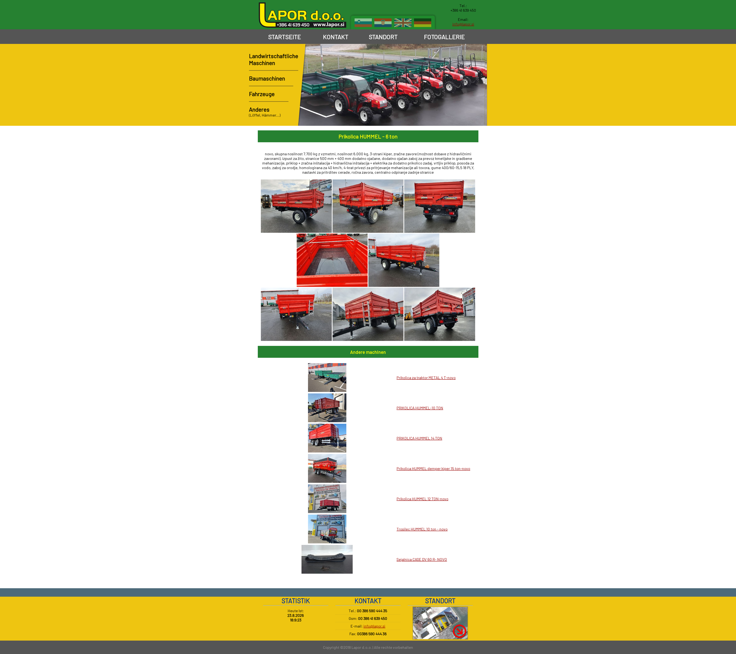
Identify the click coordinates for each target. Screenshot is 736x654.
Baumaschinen (267, 78)
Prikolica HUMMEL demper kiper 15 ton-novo (433, 468)
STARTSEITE (284, 36)
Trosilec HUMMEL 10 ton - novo (422, 529)
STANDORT (383, 36)
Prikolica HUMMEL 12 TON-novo (422, 498)
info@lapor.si (463, 24)
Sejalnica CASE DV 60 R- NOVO (422, 559)
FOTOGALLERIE (444, 36)
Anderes (259, 109)
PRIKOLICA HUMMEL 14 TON (419, 438)
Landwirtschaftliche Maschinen (273, 59)
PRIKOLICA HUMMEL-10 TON (420, 408)
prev (469, 118)
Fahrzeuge (262, 93)
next (480, 118)
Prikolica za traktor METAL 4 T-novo (426, 377)
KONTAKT (335, 36)
